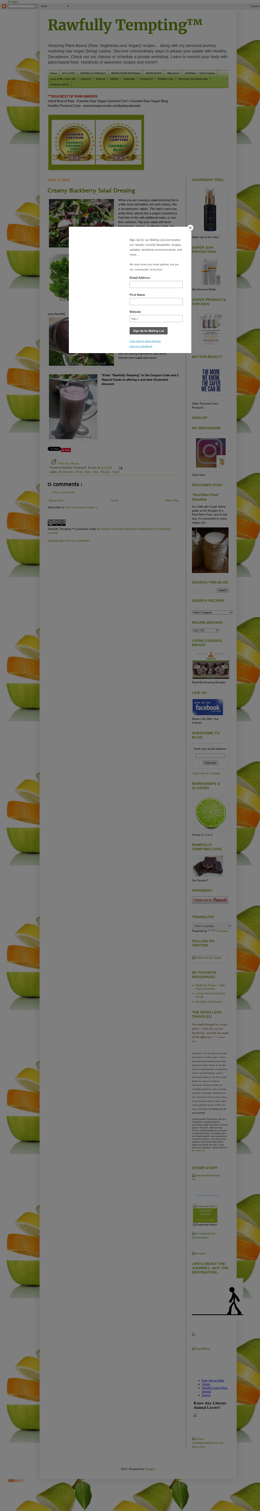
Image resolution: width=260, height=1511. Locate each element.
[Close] (190, 228)
